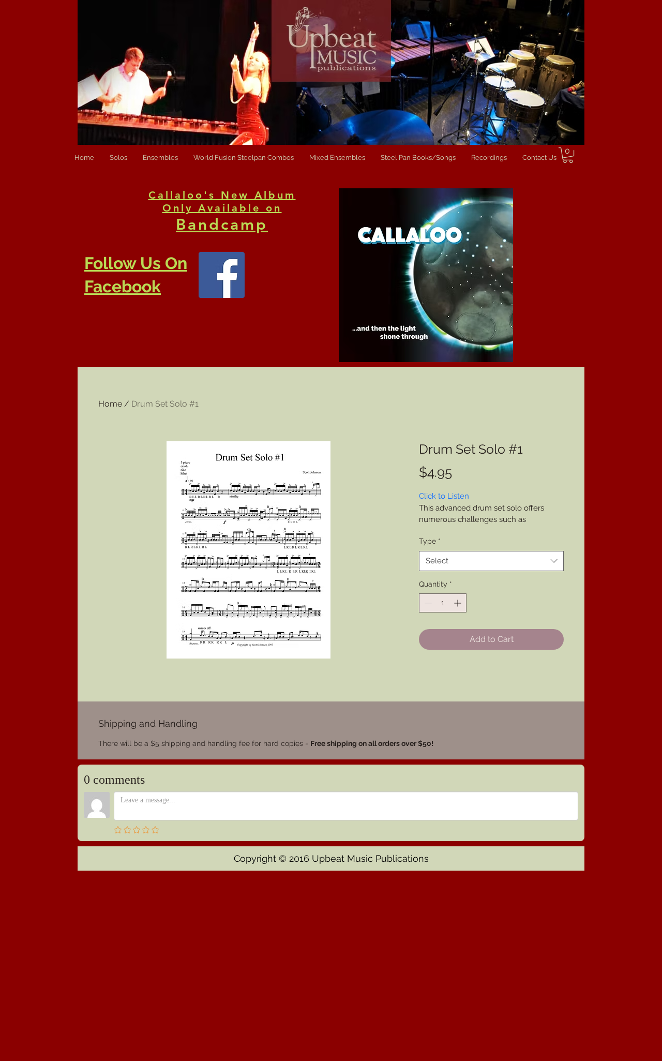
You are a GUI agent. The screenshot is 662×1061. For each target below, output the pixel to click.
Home (110, 404)
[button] (568, 155)
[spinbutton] (442, 603)
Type (430, 541)
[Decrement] (426, 603)
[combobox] (491, 561)
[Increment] (458, 603)
